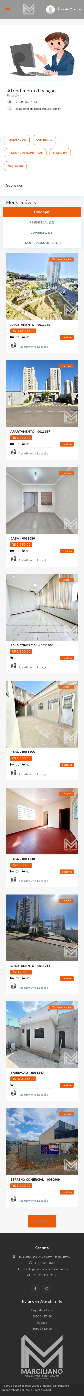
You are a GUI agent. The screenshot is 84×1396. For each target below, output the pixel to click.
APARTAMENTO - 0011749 (30, 325)
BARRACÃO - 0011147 (27, 1073)
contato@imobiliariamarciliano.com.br (45, 1269)
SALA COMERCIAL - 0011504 (31, 645)
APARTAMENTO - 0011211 (30, 966)
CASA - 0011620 (22, 539)
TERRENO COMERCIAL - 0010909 (35, 1180)
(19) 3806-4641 (45, 1263)
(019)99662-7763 (26, 102)
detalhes (67, 337)
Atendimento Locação (31, 91)
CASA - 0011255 (22, 752)
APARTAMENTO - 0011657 (30, 432)
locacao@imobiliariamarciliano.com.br (38, 109)
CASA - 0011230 (22, 859)
